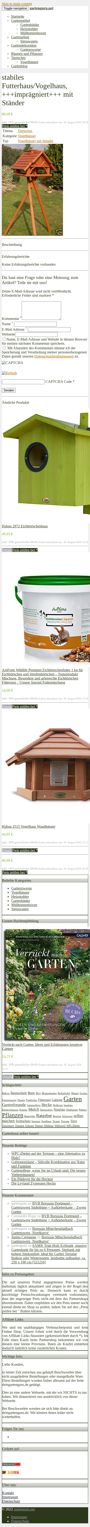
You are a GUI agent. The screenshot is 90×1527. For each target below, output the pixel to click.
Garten (72, 1098)
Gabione (57, 1100)
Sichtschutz (23, 1121)
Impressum (10, 1497)
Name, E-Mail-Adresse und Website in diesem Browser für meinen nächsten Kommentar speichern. (44, 341)
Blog (38, 1093)
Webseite (8, 334)
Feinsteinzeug (9, 1100)
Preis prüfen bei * (14, 126)
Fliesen (21, 1100)
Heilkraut (58, 1105)
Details (7, 550)
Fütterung (44, 1100)
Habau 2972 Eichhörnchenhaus (25, 526)
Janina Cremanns (23, 1237)
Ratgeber (44, 1115)
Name (7, 324)
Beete (31, 1093)
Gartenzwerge (30, 49)
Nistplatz (59, 1109)
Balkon (6, 1093)
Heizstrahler (29, 29)
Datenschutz (11, 1501)
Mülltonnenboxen (33, 33)
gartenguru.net (24, 1509)
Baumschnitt (19, 1093)
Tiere (73, 1121)
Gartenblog (19, 66)
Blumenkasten (49, 1093)
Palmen (83, 1110)
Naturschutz (46, 1110)
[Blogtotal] (11, 1473)
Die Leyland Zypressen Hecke (33, 1183)
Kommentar (12, 319)
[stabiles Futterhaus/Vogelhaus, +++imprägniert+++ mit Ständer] (32, 234)
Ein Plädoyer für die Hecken (32, 1179)
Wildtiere (49, 1125)
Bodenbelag (64, 1093)
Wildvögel (60, 1125)
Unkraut (29, 1125)
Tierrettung (8, 1125)
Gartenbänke (29, 25)
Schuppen (67, 1116)
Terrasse (65, 1121)
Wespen (39, 1125)
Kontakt (8, 1493)
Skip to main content (17, 4)
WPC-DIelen (73, 1125)
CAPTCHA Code (58, 382)
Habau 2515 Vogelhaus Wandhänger (28, 826)
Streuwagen (29, 41)
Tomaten (19, 1125)
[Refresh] (9, 373)
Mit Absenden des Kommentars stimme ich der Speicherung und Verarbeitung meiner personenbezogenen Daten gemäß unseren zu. (44, 352)
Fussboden (31, 1100)
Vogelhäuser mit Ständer (35, 141)
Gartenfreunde (14, 1105)
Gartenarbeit (20, 37)
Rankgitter (29, 1116)
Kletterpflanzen (10, 1110)
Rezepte (57, 1116)
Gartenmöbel (20, 21)
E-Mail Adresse (14, 329)
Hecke (47, 1105)
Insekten (68, 1105)
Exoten (83, 1093)
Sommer (35, 1121)
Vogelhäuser (29, 62)
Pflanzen (12, 1115)
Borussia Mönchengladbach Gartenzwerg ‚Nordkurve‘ (42, 1231)
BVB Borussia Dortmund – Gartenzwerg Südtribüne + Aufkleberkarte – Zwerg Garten (48, 1207)
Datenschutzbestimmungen (54, 356)
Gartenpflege (34, 1105)
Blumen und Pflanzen (27, 54)
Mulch (33, 1109)
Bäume (75, 1093)
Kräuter (23, 1110)
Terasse (56, 1121)
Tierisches (18, 58)
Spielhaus (46, 1121)
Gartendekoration (23, 45)
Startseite (17, 16)
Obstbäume (72, 1110)
